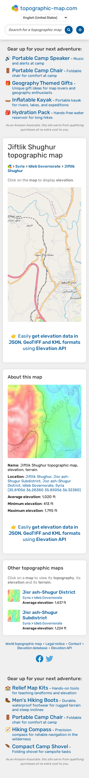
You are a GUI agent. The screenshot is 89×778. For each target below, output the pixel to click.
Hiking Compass (31, 729)
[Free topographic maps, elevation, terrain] (10, 166)
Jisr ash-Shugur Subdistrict (40, 615)
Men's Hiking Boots (35, 700)
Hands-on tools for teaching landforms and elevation (45, 690)
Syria (26, 598)
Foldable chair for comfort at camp (46, 73)
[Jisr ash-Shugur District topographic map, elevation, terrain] (14, 597)
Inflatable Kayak (32, 100)
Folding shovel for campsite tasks (41, 751)
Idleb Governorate (48, 598)
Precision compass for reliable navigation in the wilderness (45, 734)
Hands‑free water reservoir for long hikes (48, 115)
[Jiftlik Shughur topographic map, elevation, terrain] (44, 421)
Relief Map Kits (30, 688)
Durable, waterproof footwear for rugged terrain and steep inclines (46, 705)
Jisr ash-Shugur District (48, 592)
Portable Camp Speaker (41, 58)
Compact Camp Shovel (40, 746)
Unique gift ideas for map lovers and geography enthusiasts (43, 90)
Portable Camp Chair (37, 70)
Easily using (44, 342)
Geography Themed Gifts (42, 83)
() (44, 483)
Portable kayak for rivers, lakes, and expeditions (46, 102)
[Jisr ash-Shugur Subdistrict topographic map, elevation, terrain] (14, 620)
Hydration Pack (31, 112)
